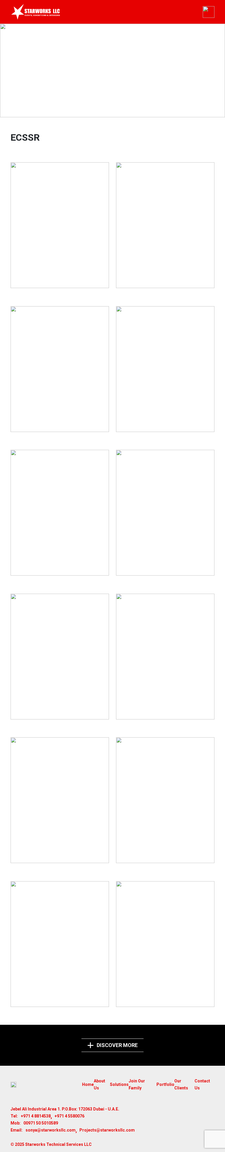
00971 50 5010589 (40, 1123)
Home (88, 1084)
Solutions (119, 1084)
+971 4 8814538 (36, 1116)
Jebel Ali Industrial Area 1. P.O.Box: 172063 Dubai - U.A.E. (65, 1109)
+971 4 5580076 (69, 1116)
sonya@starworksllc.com (50, 1130)
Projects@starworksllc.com (107, 1130)
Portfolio (165, 1084)
